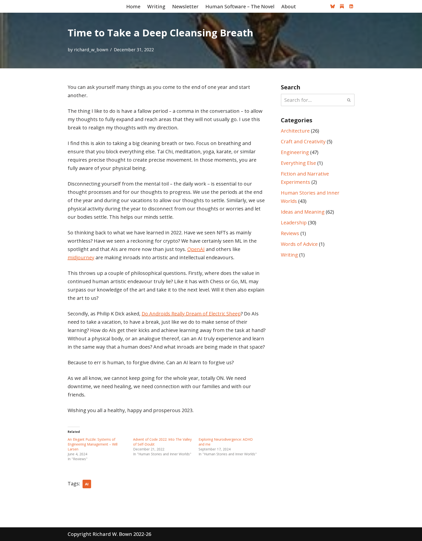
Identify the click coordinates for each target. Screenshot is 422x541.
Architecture (295, 130)
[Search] (349, 100)
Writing (156, 6)
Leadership (294, 222)
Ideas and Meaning (303, 211)
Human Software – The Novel (239, 6)
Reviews (290, 233)
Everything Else (298, 163)
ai (87, 483)
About (288, 6)
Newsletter (185, 6)
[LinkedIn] (351, 6)
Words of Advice (299, 244)
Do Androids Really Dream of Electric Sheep (191, 313)
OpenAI (196, 249)
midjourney (81, 257)
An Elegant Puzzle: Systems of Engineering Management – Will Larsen (92, 444)
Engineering (295, 152)
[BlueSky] (332, 6)
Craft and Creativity (303, 141)
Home (133, 6)
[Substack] (341, 6)
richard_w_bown (91, 49)
